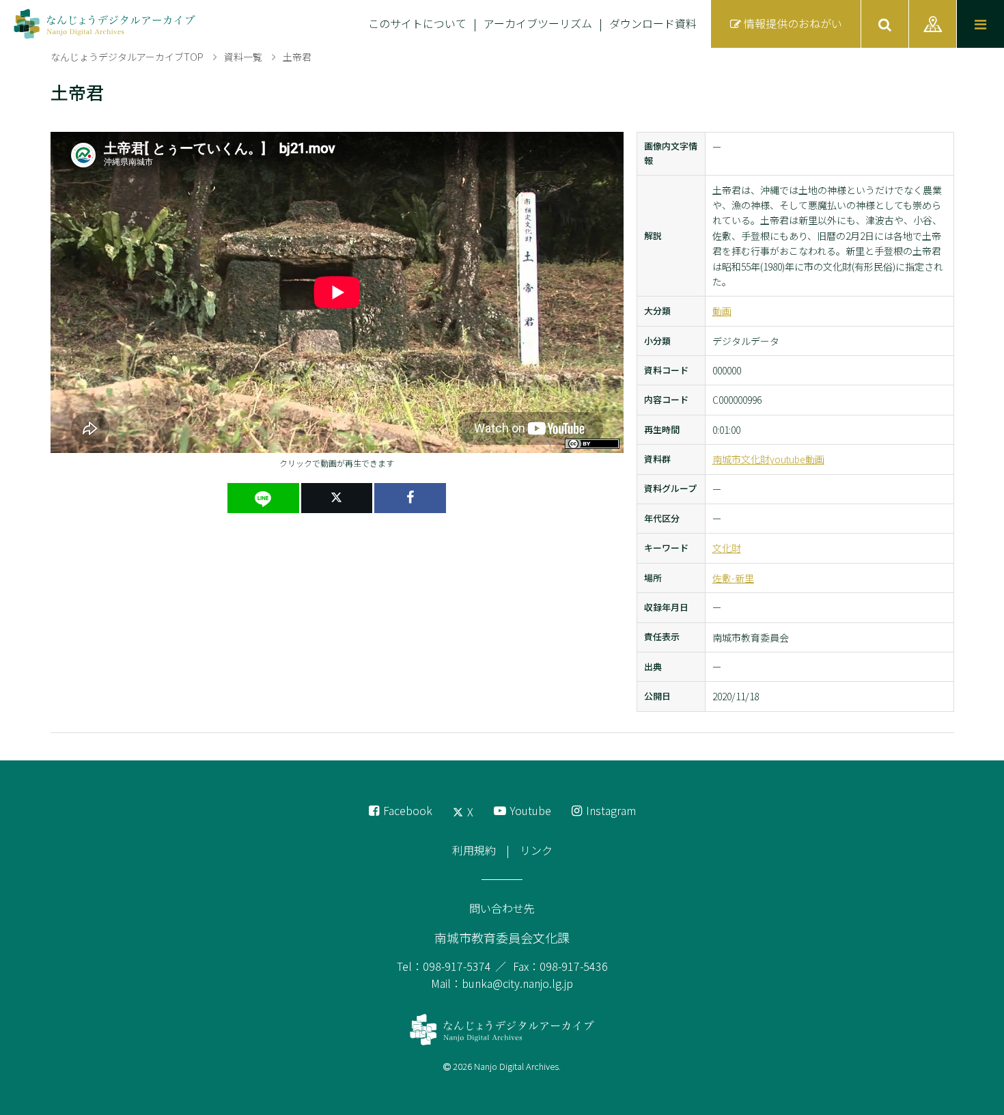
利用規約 (474, 850)
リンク (536, 850)
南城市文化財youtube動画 (768, 459)
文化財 (726, 548)
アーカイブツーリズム (538, 23)
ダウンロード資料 (653, 23)
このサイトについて (417, 23)
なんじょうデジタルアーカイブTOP (127, 57)
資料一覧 (243, 57)
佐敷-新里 (733, 578)
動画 (721, 311)
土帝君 (297, 57)
